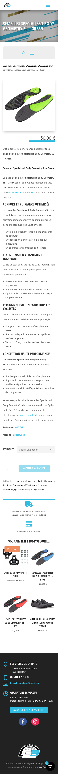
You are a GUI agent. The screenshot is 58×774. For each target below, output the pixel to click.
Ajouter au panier (34, 468)
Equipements (18, 65)
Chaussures (31, 65)
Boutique (7, 65)
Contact (10, 763)
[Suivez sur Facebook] (23, 722)
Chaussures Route (45, 65)
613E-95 (20, 427)
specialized (19, 489)
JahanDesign (43, 767)
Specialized (19, 434)
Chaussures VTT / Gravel (24, 485)
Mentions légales (25, 763)
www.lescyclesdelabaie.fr (20, 192)
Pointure (8, 449)
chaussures (8, 489)
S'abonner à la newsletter (29, 709)
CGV (38, 763)
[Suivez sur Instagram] (35, 722)
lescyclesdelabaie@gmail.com (25, 683)
